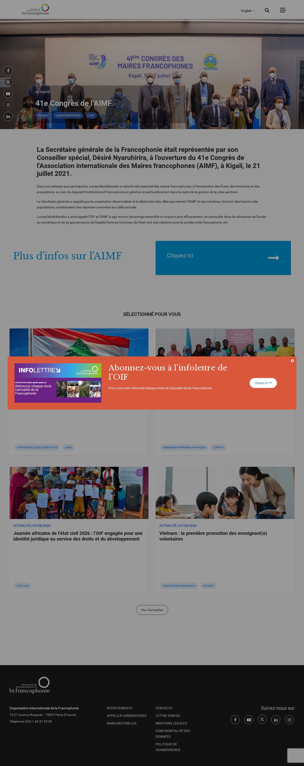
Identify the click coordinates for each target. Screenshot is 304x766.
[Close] (292, 361)
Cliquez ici (262, 383)
